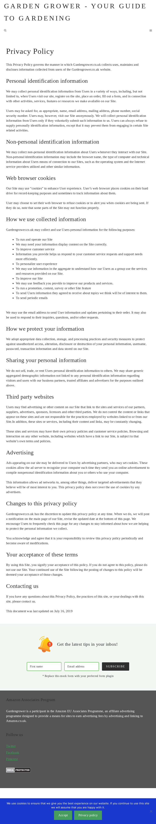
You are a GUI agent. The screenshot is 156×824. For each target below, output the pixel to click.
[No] (151, 811)
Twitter (11, 746)
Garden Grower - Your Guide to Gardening (75, 12)
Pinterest (12, 759)
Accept (63, 815)
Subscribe (115, 666)
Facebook (12, 752)
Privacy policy (88, 815)
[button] (5, 30)
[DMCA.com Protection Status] (18, 771)
